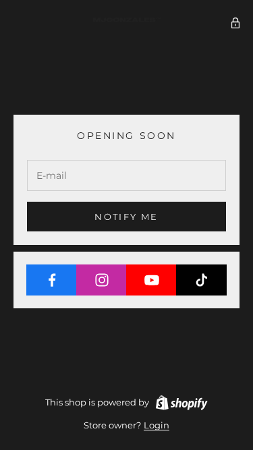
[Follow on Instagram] (101, 280)
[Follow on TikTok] (201, 280)
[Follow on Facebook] (51, 280)
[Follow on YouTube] (151, 280)
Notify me (126, 216)
